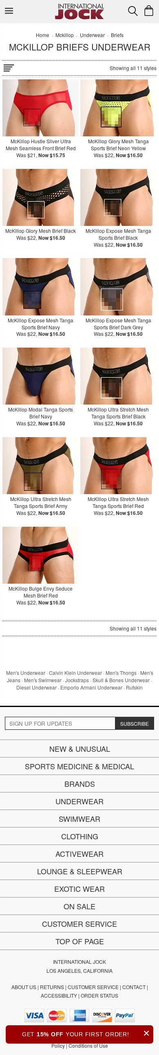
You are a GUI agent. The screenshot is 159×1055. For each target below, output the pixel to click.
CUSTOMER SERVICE (93, 986)
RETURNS (52, 986)
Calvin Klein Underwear (75, 672)
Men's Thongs (121, 672)
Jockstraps (77, 679)
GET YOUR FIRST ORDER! (86, 1033)
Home (42, 34)
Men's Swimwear (43, 679)
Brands (79, 783)
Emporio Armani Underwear (91, 687)
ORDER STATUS (99, 995)
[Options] (8, 66)
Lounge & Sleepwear (79, 871)
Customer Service (79, 923)
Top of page (79, 941)
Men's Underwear (25, 672)
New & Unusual (79, 748)
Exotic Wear (79, 888)
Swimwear (79, 818)
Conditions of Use (88, 1045)
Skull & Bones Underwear (121, 679)
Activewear (79, 853)
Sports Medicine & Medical (79, 766)
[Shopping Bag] (149, 10)
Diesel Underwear (36, 687)
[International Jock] (79, 6)
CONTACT (134, 986)
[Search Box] (133, 11)
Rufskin (134, 687)
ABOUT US (23, 986)
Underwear (79, 801)
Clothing (79, 836)
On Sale (79, 906)
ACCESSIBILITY (59, 995)
